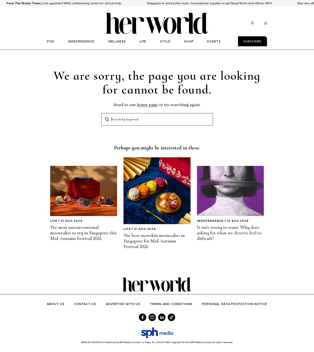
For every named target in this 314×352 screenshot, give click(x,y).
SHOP (189, 41)
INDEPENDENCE (81, 41)
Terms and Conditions (171, 304)
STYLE (165, 41)
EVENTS (213, 41)
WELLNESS (117, 41)
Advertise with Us (123, 304)
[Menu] (265, 23)
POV (50, 41)
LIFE (142, 41)
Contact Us (85, 304)
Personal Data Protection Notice (234, 304)
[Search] (252, 23)
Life (53, 220)
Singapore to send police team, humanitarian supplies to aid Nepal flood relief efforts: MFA (200, 3)
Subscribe (252, 41)
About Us (56, 304)
